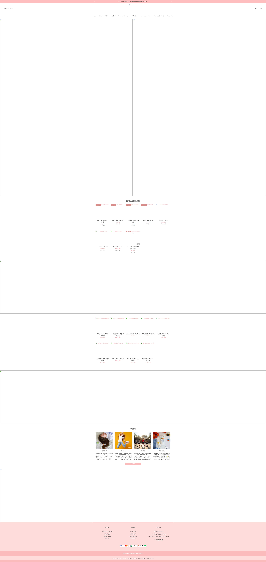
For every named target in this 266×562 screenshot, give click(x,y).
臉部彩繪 (100, 16)
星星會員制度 (107, 533)
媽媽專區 (163, 16)
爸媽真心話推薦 (107, 536)
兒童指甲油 (113, 16)
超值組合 (141, 16)
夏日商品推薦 (157, 16)
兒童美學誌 (169, 16)
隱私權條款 (133, 538)
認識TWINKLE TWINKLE (107, 531)
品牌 (95, 16)
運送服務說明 (133, 533)
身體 (123, 16)
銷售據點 (107, 538)
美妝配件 (134, 16)
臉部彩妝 (106, 16)
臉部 (119, 16)
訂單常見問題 (133, 531)
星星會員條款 (107, 534)
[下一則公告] (171, 1)
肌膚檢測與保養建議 (133, 536)
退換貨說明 (133, 534)
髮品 (128, 16)
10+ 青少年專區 (148, 16)
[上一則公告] (94, 1)
